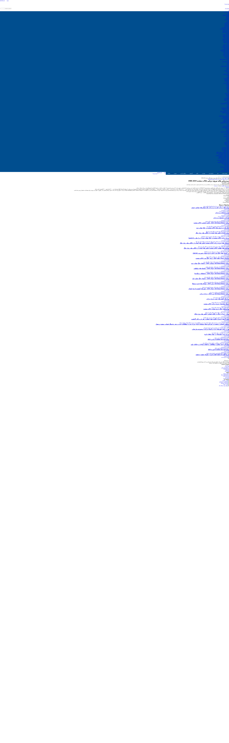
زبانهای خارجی (226, 83)
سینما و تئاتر (226, 19)
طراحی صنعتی (226, 42)
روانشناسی (227, 79)
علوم (228, 62)
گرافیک (227, 16)
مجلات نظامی (226, 164)
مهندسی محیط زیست (224, 50)
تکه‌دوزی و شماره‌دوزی (224, 28)
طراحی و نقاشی (226, 15)
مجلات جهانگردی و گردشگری (223, 160)
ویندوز (228, 105)
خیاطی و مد (226, 26)
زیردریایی (216, 185)
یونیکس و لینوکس (225, 112)
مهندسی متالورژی (225, 51)
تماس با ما (227, 371)
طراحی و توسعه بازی (225, 103)
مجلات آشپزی (226, 169)
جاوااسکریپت (226, 98)
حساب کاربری (226, 378)
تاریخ (228, 72)
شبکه (228, 106)
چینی (228, 91)
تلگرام (224, 380)
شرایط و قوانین (226, 375)
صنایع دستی (226, 23)
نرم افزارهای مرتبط (225, 374)
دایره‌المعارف (226, 134)
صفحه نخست (226, 11)
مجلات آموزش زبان (225, 170)
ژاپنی (228, 92)
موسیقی (227, 18)
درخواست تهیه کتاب (225, 367)
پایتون (228, 101)
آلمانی (228, 86)
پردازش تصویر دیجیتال (224, 111)
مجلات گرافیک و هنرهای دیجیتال (222, 152)
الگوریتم (227, 113)
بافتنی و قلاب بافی (225, 27)
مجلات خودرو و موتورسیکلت (223, 162)
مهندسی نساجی (226, 54)
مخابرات (227, 58)
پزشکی (227, 69)
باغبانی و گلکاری (226, 121)
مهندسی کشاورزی (225, 49)
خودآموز (227, 130)
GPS (228, 60)
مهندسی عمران (226, 35)
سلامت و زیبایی (226, 126)
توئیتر (224, 384)
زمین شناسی (226, 70)
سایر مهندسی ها (226, 61)
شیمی (228, 67)
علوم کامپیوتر (226, 119)
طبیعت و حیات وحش (225, 131)
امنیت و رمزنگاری (225, 109)
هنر (228, 12)
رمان (228, 140)
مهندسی (227, 33)
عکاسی (227, 14)
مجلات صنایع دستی (225, 149)
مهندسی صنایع (226, 45)
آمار (228, 76)
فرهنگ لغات (226, 80)
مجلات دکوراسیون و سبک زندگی (222, 153)
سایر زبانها (227, 93)
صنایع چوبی (226, 24)
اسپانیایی (227, 87)
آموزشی (227, 138)
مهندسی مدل (226, 55)
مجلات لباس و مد (225, 148)
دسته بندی (227, 8)
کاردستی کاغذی (226, 29)
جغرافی (227, 71)
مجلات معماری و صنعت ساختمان (222, 155)
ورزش (227, 123)
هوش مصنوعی (226, 110)
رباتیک (228, 43)
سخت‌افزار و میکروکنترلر (224, 115)
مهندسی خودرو (226, 44)
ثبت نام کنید (2, 0)
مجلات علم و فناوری (225, 158)
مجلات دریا (227, 165)
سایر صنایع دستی (225, 32)
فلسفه (227, 77)
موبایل (227, 114)
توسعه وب (227, 102)
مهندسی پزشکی (226, 40)
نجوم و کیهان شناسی (225, 66)
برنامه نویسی (226, 100)
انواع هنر (227, 21)
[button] (114, 210)
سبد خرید (227, 377)
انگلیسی (227, 84)
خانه (228, 178)
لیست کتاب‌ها (226, 368)
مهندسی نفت (226, 48)
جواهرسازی (226, 25)
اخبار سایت (227, 366)
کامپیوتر (227, 94)
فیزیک (228, 64)
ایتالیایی (227, 88)
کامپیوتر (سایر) (226, 120)
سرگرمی (227, 139)
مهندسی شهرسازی (225, 46)
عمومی (227, 81)
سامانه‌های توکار (226, 117)
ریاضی (227, 63)
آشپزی (227, 129)
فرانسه (227, 85)
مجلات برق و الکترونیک (224, 161)
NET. (228, 104)
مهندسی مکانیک (226, 36)
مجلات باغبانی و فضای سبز (223, 154)
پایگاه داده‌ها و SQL (225, 107)
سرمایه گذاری (226, 136)
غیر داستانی (226, 144)
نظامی (227, 132)
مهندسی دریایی (226, 53)
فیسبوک (223, 383)
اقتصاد (227, 75)
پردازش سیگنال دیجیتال (224, 59)
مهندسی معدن (226, 52)
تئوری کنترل (226, 57)
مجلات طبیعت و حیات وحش (223, 171)
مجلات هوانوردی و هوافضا (224, 156)
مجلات (227, 146)
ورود (8, 0)
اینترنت (227, 137)
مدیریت (227, 135)
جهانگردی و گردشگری (224, 122)
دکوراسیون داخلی (225, 127)
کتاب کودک (227, 141)
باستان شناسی (226, 74)
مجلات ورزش (226, 168)
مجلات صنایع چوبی (225, 147)
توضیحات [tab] (227, 186)
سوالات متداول (226, 373)
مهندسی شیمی (226, 41)
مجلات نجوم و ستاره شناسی (223, 157)
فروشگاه (227, 370)
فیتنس (227, 124)
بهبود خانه (227, 128)
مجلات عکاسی (226, 151)
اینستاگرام (221, 381)
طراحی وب (226, 97)
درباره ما (227, 365)
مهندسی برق (226, 37)
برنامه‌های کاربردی (225, 118)
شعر (228, 20)
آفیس (228, 96)
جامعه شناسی (226, 78)
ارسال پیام (221, 385)
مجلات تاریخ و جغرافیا (224, 166)
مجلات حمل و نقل (225, 163)
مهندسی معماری (225, 34)
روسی (227, 89)
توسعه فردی (226, 143)
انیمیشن (227, 17)
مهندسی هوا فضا (225, 38)
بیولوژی (227, 68)
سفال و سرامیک (226, 31)
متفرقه (227, 145)
